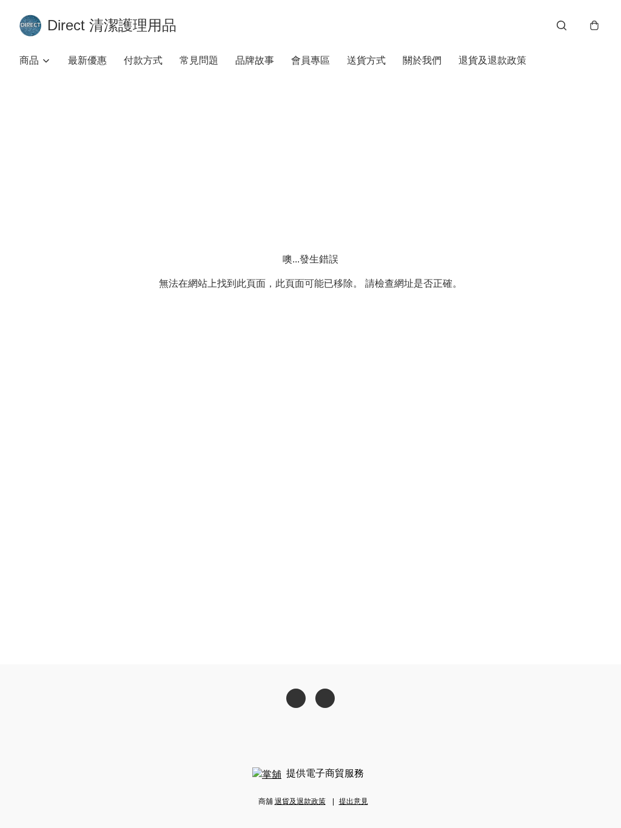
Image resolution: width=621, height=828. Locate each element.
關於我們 (422, 60)
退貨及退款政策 (492, 60)
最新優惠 (87, 60)
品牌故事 (254, 60)
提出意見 (353, 801)
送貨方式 (366, 60)
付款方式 (143, 60)
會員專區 (310, 60)
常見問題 (199, 60)
